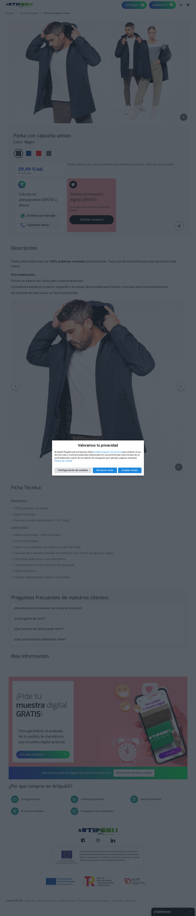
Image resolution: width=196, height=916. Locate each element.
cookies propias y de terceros (108, 452)
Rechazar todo (104, 470)
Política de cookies (63, 461)
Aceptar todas (130, 470)
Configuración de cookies (73, 470)
